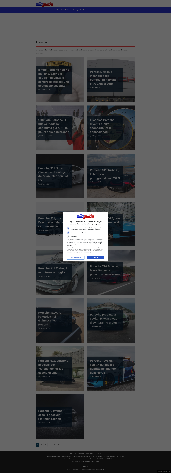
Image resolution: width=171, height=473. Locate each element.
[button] (85, 236)
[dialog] (85, 236)
